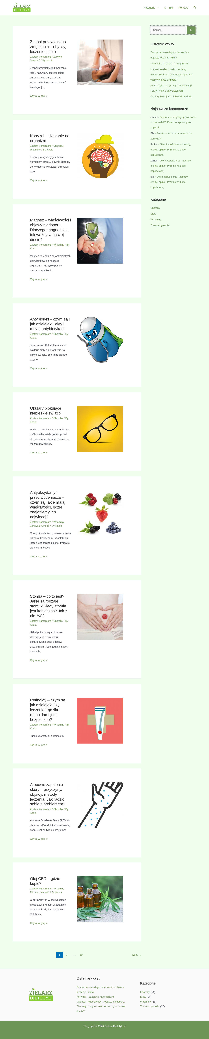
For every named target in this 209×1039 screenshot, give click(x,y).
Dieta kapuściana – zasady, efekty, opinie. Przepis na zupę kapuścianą (170, 149)
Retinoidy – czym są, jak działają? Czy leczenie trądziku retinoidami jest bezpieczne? (48, 710)
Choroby (58, 145)
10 (81, 954)
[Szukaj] (191, 30)
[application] (157, 7)
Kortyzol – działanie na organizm (169, 63)
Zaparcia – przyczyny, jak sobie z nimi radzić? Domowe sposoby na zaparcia (173, 122)
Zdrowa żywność (39, 525)
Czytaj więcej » (38, 96)
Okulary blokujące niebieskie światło (171, 96)
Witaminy (35, 149)
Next (136, 954)
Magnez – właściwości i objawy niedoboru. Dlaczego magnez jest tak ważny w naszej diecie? (50, 230)
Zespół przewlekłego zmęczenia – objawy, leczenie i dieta (48, 47)
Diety (153, 213)
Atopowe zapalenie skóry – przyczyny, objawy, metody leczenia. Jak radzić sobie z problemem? (47, 794)
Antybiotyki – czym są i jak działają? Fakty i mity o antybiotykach (50, 324)
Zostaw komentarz (40, 56)
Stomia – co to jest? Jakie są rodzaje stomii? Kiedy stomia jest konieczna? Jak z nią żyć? (48, 606)
